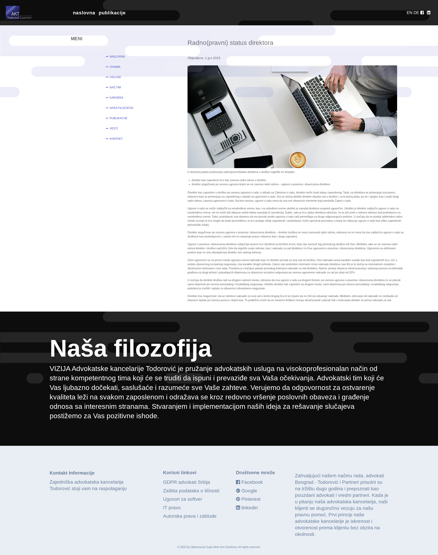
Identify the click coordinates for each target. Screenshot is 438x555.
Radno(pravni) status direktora (230, 42)
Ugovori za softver (182, 499)
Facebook (252, 482)
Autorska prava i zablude (190, 516)
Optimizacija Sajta (202, 547)
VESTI (114, 128)
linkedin (249, 507)
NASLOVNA (117, 56)
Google (249, 490)
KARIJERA (116, 97)
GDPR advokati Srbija (186, 482)
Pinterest (251, 499)
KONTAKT (116, 138)
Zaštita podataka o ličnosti (191, 490)
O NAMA (115, 66)
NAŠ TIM (115, 87)
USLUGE (115, 77)
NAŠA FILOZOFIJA (121, 107)
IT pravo (172, 507)
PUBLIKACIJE (118, 118)
